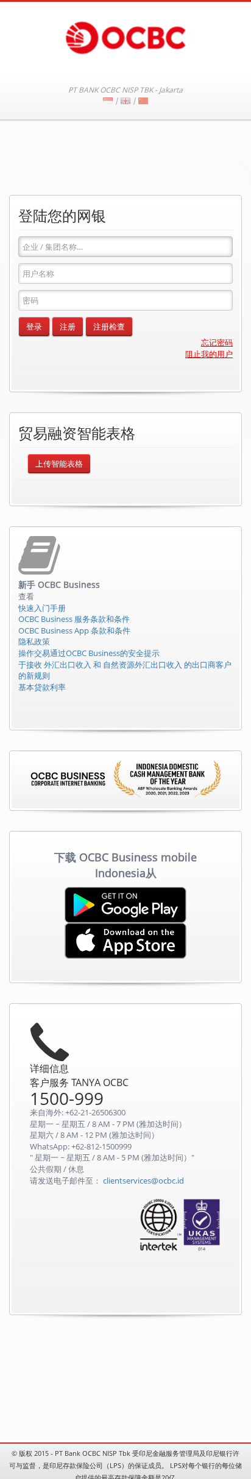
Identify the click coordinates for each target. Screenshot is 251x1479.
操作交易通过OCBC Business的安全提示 (89, 653)
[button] (199, 1290)
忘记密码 (217, 342)
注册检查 (109, 326)
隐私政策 (34, 641)
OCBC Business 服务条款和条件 (74, 618)
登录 (34, 326)
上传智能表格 (59, 463)
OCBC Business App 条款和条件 (74, 630)
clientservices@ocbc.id (143, 1180)
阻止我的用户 (209, 353)
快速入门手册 (42, 607)
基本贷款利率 (42, 687)
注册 (68, 326)
